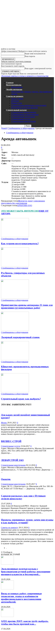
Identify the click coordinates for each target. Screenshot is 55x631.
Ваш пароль (30, 56)
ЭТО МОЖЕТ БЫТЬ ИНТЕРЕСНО (20, 211)
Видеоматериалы (13, 85)
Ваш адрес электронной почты (38, 68)
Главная (9, 83)
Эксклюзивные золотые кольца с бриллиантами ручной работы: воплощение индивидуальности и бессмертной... (25, 571)
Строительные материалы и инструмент (28, 105)
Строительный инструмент (23, 117)
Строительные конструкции (23, 121)
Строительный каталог (16, 110)
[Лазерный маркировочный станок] (15, 330)
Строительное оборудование (23, 112)
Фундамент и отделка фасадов (24, 108)
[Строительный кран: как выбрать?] (15, 391)
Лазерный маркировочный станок (20, 337)
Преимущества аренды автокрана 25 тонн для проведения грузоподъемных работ (27, 306)
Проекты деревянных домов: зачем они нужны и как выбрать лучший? (27, 521)
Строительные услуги (20, 119)
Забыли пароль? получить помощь (16, 61)
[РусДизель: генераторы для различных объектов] (15, 266)
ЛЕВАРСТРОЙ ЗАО (12, 460)
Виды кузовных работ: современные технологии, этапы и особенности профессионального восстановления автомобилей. (21, 597)
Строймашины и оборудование (24, 114)
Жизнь (4, 423)
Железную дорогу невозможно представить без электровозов (23, 202)
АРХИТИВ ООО (24, 205)
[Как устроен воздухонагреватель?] (15, 236)
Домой (4, 128)
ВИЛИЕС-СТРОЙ (11, 441)
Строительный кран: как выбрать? (21, 398)
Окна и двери (17, 98)
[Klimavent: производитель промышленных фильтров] (15, 359)
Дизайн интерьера (14, 89)
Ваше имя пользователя (35, 54)
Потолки (15, 101)
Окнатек (6, 479)
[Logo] (1, 78)
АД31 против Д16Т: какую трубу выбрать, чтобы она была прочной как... (25, 622)
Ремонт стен (16, 103)
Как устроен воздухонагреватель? (20, 243)
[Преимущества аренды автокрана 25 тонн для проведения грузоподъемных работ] (15, 298)
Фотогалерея (16, 87)
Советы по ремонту (14, 96)
